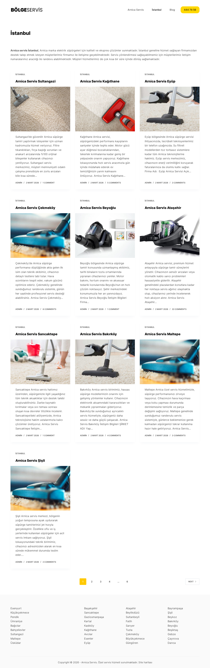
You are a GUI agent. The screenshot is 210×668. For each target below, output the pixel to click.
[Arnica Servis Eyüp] (170, 109)
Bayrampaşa (175, 608)
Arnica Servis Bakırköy (98, 334)
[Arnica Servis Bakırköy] (105, 361)
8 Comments (49, 309)
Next (191, 581)
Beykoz (172, 617)
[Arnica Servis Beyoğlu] (105, 235)
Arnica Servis (136, 9)
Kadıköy (89, 625)
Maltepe (15, 638)
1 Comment (49, 182)
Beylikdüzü (132, 612)
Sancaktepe (91, 612)
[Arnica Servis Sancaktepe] (40, 361)
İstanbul (156, 9)
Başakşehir (90, 608)
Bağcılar (15, 625)
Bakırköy (173, 621)
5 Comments (114, 182)
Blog (172, 9)
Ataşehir (131, 608)
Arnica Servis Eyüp (160, 81)
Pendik (14, 617)
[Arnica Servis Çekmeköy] (40, 235)
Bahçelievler (17, 630)
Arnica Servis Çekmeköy (35, 208)
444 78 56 (190, 9)
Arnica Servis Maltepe (162, 334)
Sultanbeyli (132, 617)
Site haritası (145, 662)
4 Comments (114, 435)
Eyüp (87, 642)
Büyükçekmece (135, 638)
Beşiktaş (173, 630)
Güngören (132, 642)
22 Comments (179, 309)
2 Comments (178, 182)
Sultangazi (16, 634)
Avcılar (88, 634)
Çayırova (173, 638)
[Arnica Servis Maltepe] (170, 361)
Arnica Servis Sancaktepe (36, 334)
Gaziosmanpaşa (94, 617)
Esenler (88, 638)
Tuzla (129, 630)
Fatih (129, 621)
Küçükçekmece (19, 612)
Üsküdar (15, 642)
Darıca (172, 642)
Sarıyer (130, 625)
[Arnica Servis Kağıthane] (105, 109)
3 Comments (179, 435)
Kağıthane (90, 630)
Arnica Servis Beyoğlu (98, 208)
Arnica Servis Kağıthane (99, 81)
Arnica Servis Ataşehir (163, 208)
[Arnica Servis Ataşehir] (170, 235)
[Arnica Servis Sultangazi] (40, 109)
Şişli (170, 612)
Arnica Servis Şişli (30, 461)
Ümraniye (16, 621)
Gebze (172, 634)
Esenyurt (15, 608)
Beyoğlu (173, 625)
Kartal (88, 621)
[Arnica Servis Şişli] (40, 488)
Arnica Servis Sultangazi (35, 81)
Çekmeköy (132, 634)
